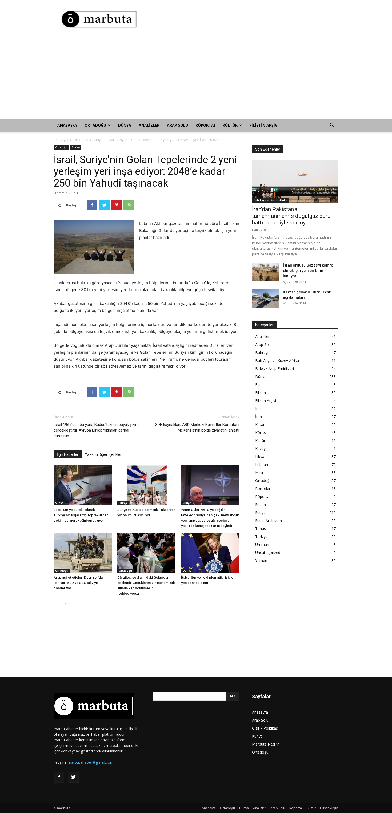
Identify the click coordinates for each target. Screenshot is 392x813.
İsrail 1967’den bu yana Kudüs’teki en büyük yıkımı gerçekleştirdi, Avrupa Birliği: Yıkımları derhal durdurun (96, 430)
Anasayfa (67, 125)
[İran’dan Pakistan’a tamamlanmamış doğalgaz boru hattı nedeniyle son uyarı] (295, 181)
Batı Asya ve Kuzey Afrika (270, 200)
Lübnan (261, 464)
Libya (259, 456)
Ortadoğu (95, 125)
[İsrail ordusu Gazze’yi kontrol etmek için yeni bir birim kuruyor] (265, 272)
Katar (260, 424)
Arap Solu (177, 125)
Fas (258, 384)
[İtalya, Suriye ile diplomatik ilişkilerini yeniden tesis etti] (210, 553)
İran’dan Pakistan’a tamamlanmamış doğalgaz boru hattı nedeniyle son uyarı (291, 216)
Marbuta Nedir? (265, 744)
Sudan (260, 504)
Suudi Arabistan (268, 520)
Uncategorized (267, 552)
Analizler (149, 125)
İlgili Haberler (67, 454)
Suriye (97, 140)
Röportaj (205, 125)
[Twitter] (104, 205)
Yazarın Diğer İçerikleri (103, 454)
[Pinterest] (116, 205)
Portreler (262, 488)
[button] (332, 125)
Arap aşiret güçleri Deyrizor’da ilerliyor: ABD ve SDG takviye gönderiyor (78, 582)
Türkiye (261, 536)
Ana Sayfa (61, 140)
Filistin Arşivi (264, 125)
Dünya (124, 125)
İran (258, 416)
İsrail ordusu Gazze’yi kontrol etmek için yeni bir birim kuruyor (308, 270)
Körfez (261, 432)
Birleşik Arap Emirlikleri (274, 368)
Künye (257, 736)
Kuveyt (261, 448)
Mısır (259, 472)
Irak (258, 408)
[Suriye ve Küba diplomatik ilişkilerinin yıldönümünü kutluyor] (146, 485)
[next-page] (65, 604)
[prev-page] (57, 604)
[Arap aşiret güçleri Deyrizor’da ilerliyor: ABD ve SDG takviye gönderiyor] (83, 553)
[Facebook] (92, 205)
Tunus (260, 528)
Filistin (260, 392)
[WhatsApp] (128, 205)
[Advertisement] (241, 19)
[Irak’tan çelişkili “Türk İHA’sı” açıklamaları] (265, 298)
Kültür (230, 125)
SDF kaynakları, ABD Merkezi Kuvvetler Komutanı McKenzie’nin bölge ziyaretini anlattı (197, 427)
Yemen (261, 560)
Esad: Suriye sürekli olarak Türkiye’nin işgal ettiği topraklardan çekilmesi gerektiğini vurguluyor (81, 515)
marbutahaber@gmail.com (91, 762)
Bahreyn (262, 352)
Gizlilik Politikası (265, 728)
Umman (262, 544)
